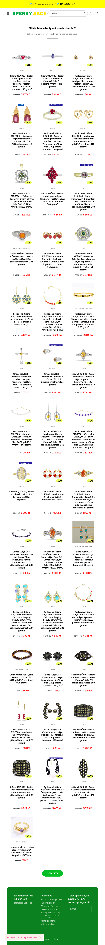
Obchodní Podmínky (49, 909)
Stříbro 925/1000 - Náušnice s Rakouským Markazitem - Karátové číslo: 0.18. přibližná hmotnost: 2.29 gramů (52, 680)
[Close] (40, 937)
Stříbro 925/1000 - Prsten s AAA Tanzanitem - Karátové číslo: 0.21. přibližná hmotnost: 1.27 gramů (52, 81)
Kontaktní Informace (49, 921)
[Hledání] (85, 13)
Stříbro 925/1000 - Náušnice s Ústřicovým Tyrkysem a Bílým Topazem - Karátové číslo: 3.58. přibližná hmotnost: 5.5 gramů (83, 558)
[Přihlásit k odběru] (88, 909)
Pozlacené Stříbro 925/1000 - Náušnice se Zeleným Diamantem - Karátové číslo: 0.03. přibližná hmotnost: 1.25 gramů (83, 140)
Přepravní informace (49, 906)
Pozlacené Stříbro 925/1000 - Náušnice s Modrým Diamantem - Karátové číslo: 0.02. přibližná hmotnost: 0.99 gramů (83, 83)
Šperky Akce (56, 939)
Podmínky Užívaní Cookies (51, 917)
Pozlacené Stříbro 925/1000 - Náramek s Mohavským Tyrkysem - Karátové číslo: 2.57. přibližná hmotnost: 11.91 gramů (83, 619)
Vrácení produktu (48, 924)
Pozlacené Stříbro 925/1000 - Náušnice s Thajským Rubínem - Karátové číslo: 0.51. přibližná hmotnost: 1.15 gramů (21, 140)
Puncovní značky (48, 903)
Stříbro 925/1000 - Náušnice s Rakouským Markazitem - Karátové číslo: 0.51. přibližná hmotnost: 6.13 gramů (52, 735)
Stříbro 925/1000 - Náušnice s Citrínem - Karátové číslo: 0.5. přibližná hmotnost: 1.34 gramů (52, 379)
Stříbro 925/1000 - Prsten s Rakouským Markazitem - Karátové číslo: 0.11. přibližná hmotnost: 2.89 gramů (83, 680)
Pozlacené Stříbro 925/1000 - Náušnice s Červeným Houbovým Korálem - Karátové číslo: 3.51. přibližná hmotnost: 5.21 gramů (52, 260)
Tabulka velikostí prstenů (51, 900)
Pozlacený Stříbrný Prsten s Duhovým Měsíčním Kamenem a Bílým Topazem (21, 495)
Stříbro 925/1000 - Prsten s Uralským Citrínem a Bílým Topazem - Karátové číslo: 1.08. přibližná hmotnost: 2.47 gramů (83, 381)
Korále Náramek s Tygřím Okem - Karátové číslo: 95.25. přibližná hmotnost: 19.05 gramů (21, 679)
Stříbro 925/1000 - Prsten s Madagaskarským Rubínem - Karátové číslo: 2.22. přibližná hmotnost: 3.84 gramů (52, 198)
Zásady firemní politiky (50, 913)
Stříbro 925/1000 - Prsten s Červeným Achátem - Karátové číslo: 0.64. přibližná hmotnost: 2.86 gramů (21, 259)
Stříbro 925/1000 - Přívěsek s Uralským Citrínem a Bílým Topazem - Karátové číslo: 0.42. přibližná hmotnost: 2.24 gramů (21, 381)
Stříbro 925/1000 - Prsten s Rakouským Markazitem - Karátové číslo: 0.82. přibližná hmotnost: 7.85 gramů (22, 792)
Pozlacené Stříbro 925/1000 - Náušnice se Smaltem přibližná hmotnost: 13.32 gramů (52, 495)
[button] (8, 13)
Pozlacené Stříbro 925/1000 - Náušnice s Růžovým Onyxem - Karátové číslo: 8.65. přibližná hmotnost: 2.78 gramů (21, 736)
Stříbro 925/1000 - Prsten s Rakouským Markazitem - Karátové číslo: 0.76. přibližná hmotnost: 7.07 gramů (83, 735)
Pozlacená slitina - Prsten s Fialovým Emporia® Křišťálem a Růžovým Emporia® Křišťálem (22, 851)
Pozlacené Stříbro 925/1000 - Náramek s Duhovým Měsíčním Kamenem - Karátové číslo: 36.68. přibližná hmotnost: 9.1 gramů (21, 438)
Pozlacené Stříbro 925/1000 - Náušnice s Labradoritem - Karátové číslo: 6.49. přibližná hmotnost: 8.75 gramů (21, 319)
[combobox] (67, 13)
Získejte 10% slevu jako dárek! (22, 937)
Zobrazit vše (52, 873)
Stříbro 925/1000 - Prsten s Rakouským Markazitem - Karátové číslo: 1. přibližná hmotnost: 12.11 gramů (83, 792)
